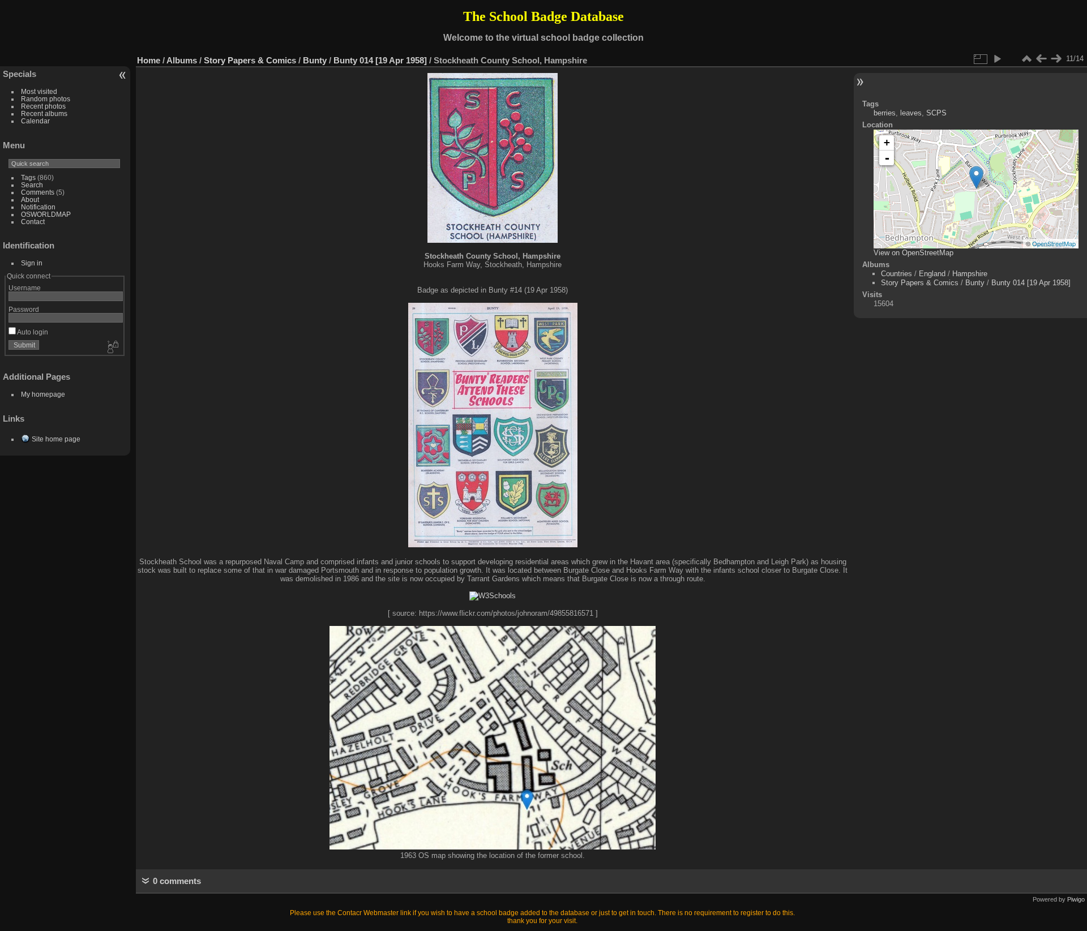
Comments (37, 192)
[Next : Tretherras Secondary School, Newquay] (1056, 59)
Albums (181, 60)
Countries (896, 273)
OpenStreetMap (1054, 243)
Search (32, 184)
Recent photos (43, 106)
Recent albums (44, 113)
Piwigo (1076, 899)
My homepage (43, 394)
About (30, 199)
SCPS (936, 113)
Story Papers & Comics (250, 60)
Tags (28, 177)
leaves (911, 113)
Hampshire (969, 273)
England (932, 273)
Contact (33, 221)
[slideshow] (997, 59)
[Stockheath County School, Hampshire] (976, 177)
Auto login (32, 332)
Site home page (56, 439)
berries (885, 113)
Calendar (35, 121)
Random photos (45, 98)
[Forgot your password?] (112, 347)
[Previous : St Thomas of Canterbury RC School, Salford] (1041, 59)
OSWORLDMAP (46, 214)
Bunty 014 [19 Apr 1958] (380, 60)
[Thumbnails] (1026, 59)
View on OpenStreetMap (913, 252)
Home (148, 60)
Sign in (31, 263)
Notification (38, 207)
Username (24, 287)
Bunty (315, 60)
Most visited (39, 91)
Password (23, 309)
